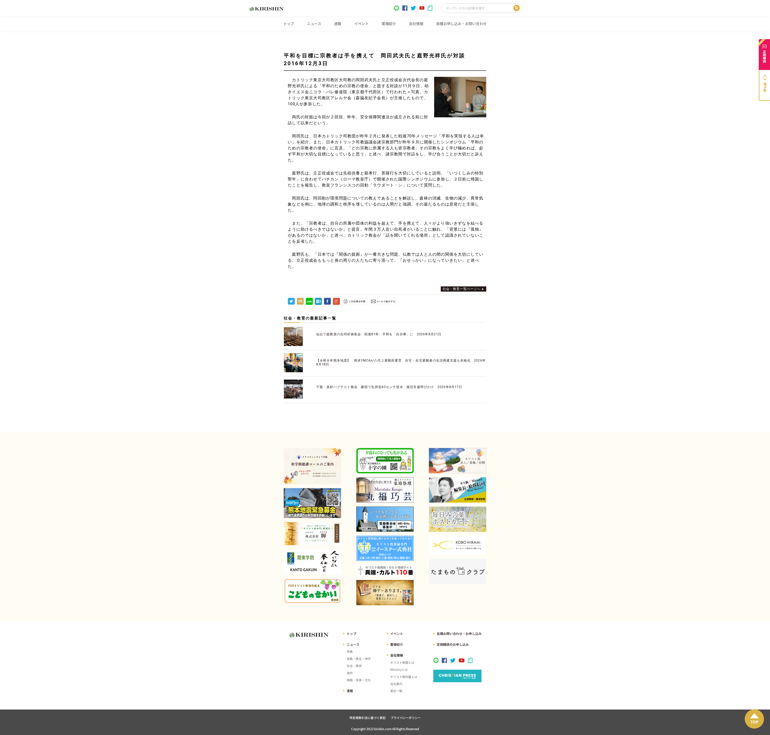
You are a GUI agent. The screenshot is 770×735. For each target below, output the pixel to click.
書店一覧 (396, 691)
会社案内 (396, 684)
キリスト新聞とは (402, 662)
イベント (396, 633)
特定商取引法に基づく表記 (368, 718)
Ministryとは (399, 669)
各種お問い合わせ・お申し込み (459, 633)
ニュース (353, 644)
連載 (350, 690)
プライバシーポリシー (406, 718)
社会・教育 (354, 666)
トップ (351, 633)
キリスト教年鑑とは (403, 677)
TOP (754, 722)
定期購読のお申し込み (453, 644)
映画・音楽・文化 (359, 680)
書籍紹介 (396, 644)
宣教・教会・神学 (359, 659)
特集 (350, 651)
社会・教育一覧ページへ (462, 289)
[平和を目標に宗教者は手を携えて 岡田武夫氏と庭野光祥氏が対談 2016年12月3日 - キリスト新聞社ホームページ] (318, 304)
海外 (350, 673)
